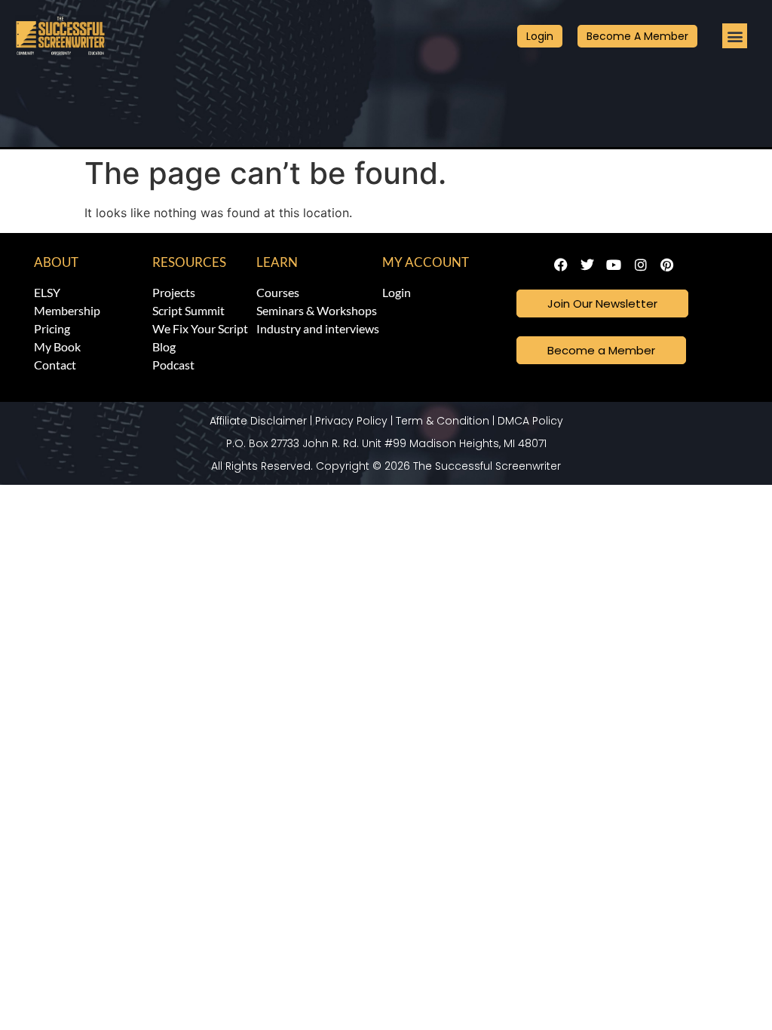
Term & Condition (442, 420)
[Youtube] (614, 265)
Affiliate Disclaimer (258, 420)
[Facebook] (560, 265)
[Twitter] (587, 265)
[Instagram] (640, 265)
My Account (425, 262)
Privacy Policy (351, 420)
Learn (277, 262)
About (56, 262)
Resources (189, 262)
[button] (734, 35)
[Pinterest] (666, 265)
